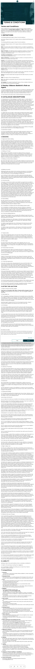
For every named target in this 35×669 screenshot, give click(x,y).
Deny (17, 340)
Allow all (28, 340)
